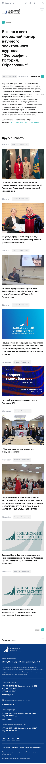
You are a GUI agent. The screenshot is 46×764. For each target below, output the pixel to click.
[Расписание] (26, 3)
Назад (8, 22)
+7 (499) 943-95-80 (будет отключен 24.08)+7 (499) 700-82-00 (19, 714)
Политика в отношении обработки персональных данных (21, 747)
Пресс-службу (27, 672)
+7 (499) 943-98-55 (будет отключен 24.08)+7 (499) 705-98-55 (19, 729)
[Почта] (39, 3)
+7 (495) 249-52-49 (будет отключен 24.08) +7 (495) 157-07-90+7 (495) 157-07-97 (19, 688)
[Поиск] (34, 3)
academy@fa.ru (8, 704)
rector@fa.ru (7, 719)
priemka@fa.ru (7, 695)
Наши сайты (9, 3)
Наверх (37, 630)
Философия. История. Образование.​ (24, 122)
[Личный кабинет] (30, 3)
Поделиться (35, 77)
